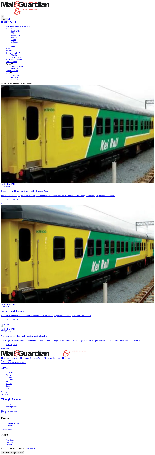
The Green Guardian (9, 411)
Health (8, 381)
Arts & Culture (6, 413)
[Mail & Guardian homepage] (77, 8)
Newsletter (10, 440)
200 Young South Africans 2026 (13, 363)
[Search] (9, 20)
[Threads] (8, 22)
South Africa (11, 373)
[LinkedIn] (6, 22)
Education (10, 379)
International (10, 377)
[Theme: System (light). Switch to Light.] (4, 19)
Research (9, 442)
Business (4, 394)
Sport (8, 388)
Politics (4, 392)
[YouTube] (15, 22)
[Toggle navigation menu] (2, 16)
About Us (9, 444)
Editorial (9, 405)
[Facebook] (2, 22)
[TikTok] (10, 22)
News (4, 367)
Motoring (9, 384)
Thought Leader (11, 399)
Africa (8, 375)
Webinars (9, 425)
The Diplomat (11, 407)
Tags (3, 360)
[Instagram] (4, 22)
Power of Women (12, 423)
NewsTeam (31, 448)
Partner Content (7, 430)
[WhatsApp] (14, 22)
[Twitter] (12, 22)
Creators (8, 360)
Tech (8, 386)
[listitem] (5, 358)
